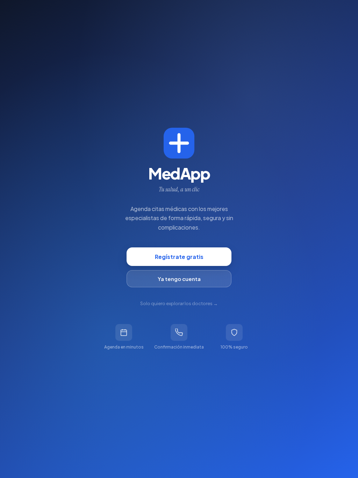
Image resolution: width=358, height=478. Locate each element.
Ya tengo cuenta (179, 278)
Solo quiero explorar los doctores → (179, 303)
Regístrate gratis (179, 256)
